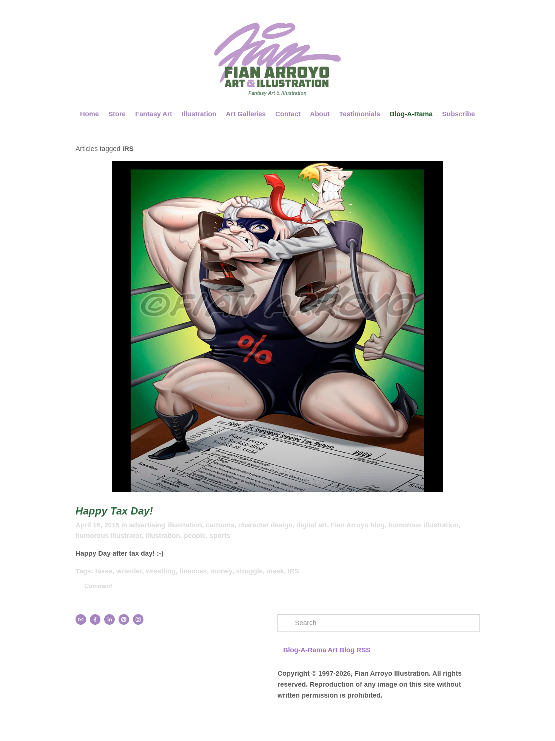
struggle (249, 571)
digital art (311, 525)
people (195, 535)
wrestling (161, 571)
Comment (97, 585)
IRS (293, 571)
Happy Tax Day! (114, 511)
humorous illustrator (109, 535)
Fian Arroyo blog (358, 525)
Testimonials (359, 114)
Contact (288, 114)
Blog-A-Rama (411, 114)
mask (275, 571)
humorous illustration (423, 525)
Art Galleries (246, 114)
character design (265, 525)
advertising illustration (165, 525)
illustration (162, 535)
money (221, 571)
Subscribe (458, 114)
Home (89, 114)
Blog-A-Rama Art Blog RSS (326, 650)
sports (220, 535)
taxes (104, 571)
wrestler (129, 571)
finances (193, 571)
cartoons (220, 525)
